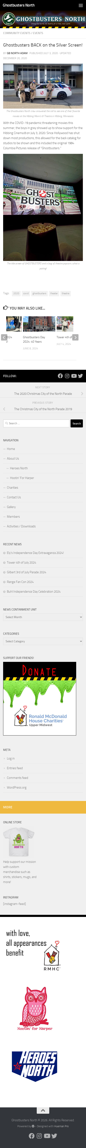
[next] (75, 337)
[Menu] (81, 5)
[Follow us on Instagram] (67, 375)
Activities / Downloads (21, 526)
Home (11, 449)
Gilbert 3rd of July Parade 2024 (26, 572)
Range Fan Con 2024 (20, 582)
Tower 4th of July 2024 (71, 337)
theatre (65, 293)
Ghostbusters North (18, 5)
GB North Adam (17, 53)
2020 (16, 293)
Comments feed (17, 778)
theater (54, 293)
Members (13, 517)
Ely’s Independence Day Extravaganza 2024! (35, 553)
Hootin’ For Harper (22, 478)
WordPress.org (17, 787)
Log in (11, 758)
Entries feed (15, 768)
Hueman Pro (61, 1126)
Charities (12, 488)
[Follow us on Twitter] (80, 375)
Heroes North (19, 468)
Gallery (11, 507)
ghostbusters (39, 293)
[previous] (4, 337)
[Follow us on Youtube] (73, 375)
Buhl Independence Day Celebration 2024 (34, 591)
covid (26, 293)
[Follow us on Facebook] (60, 375)
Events (38, 33)
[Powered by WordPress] (33, 1126)
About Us (13, 458)
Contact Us (14, 497)
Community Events (16, 33)
